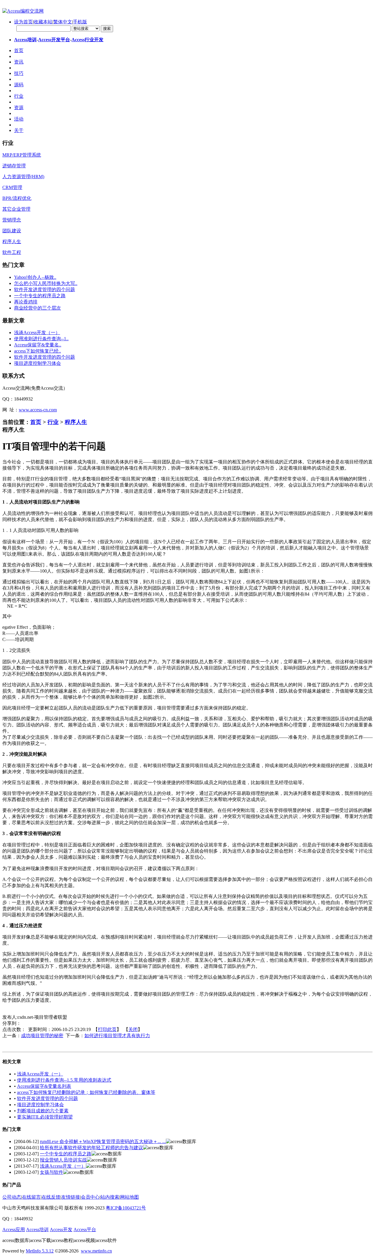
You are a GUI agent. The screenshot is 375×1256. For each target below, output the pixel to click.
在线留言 (31, 1197)
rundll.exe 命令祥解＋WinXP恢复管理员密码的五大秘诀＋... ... (103, 1141)
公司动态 (11, 1197)
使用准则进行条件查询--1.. (41, 338)
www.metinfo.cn (96, 1250)
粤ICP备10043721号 (126, 1207)
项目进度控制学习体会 (37, 363)
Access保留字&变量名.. (37, 344)
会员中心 (90, 1197)
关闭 (133, 1029)
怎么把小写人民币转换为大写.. (45, 283)
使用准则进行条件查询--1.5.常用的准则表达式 (64, 1080)
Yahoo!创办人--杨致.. (35, 277)
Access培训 (25, 39)
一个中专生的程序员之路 (40, 295)
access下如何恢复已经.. (37, 350)
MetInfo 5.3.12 (40, 1250)
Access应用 (13, 1229)
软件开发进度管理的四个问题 (44, 289)
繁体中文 (62, 21)
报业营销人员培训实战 (63, 1159)
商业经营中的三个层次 (37, 307)
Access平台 (85, 1229)
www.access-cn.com (38, 409)
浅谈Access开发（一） (37, 332)
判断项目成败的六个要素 (43, 1110)
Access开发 (61, 1229)
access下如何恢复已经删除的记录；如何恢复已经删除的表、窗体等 (86, 1092)
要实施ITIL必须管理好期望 (45, 1116)
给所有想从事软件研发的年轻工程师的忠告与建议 (91, 1147)
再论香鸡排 (26, 301)
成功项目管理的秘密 (42, 1035)
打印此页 (107, 1029)
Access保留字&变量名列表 (44, 1086)
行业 (53, 422)
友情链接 (70, 1197)
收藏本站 (43, 21)
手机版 (80, 21)
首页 (35, 422)
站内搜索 (109, 1197)
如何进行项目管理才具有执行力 (117, 1035)
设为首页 (23, 21)
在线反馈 (51, 1197)
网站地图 (129, 1197)
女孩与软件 (51, 1172)
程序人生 (76, 422)
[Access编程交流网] (23, 10)
